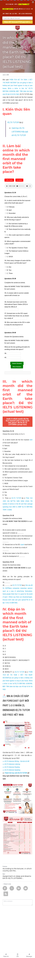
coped (22, 544)
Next (4, 874)
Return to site (7, 884)
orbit (31, 440)
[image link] (17, 28)
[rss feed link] (6, 894)
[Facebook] (5, 888)
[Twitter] (12, 888)
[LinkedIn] (18, 888)
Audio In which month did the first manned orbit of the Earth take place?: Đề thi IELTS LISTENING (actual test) (17, 421)
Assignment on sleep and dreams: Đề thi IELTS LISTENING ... (17, 877)
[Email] (25, 888)
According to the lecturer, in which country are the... (17, 870)
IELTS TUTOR (13, 122)
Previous (5, 866)
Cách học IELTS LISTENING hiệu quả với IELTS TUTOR (20, 132)
